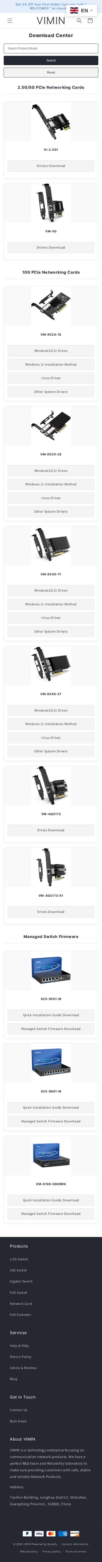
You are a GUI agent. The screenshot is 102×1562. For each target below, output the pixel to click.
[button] (9, 20)
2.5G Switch (19, 1259)
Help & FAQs (19, 1345)
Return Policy (20, 1356)
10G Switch (18, 1270)
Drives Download (51, 830)
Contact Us (18, 1410)
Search (51, 60)
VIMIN (27, 1544)
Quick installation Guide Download (51, 1015)
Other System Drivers (51, 391)
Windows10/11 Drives (51, 350)
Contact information (75, 1544)
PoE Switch (18, 1292)
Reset (51, 72)
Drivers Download (51, 166)
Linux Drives (51, 378)
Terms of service (75, 1551)
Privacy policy (52, 1551)
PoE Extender (20, 1314)
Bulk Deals (18, 1421)
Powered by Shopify (44, 1544)
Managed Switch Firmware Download (50, 1028)
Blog (13, 1379)
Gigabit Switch (21, 1281)
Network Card (21, 1303)
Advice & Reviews (23, 1368)
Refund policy (29, 1551)
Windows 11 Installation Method (51, 364)
